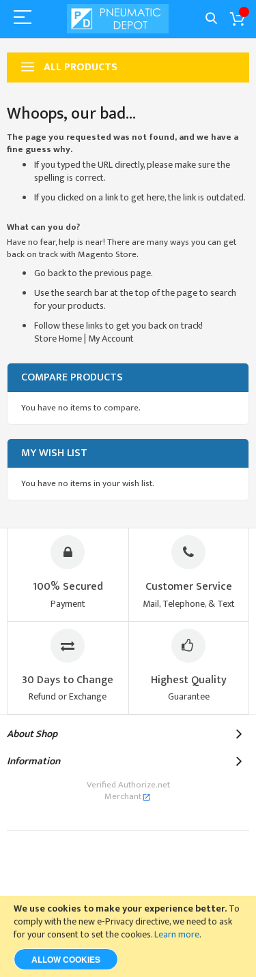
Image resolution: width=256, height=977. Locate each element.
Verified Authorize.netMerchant (128, 791)
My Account (111, 338)
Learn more (176, 934)
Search (211, 19)
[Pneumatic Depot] (118, 18)
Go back (50, 273)
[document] (128, 936)
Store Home (58, 338)
